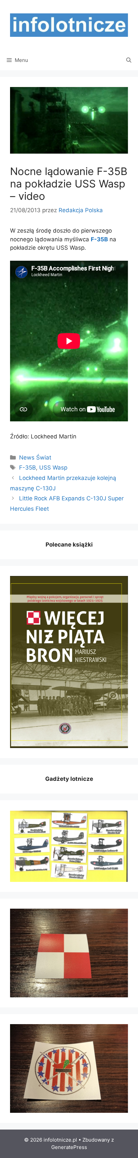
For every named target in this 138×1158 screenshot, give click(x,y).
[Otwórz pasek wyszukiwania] (129, 60)
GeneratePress (69, 1147)
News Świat (35, 457)
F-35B (27, 467)
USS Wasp (53, 467)
